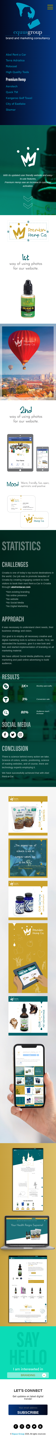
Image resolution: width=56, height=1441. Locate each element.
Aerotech (11, 86)
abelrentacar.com (20, 587)
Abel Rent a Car (16, 54)
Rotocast (11, 66)
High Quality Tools (17, 72)
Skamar (11, 109)
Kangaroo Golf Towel (19, 98)
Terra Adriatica (15, 60)
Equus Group (18, 1434)
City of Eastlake (16, 103)
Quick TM (12, 92)
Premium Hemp (16, 79)
